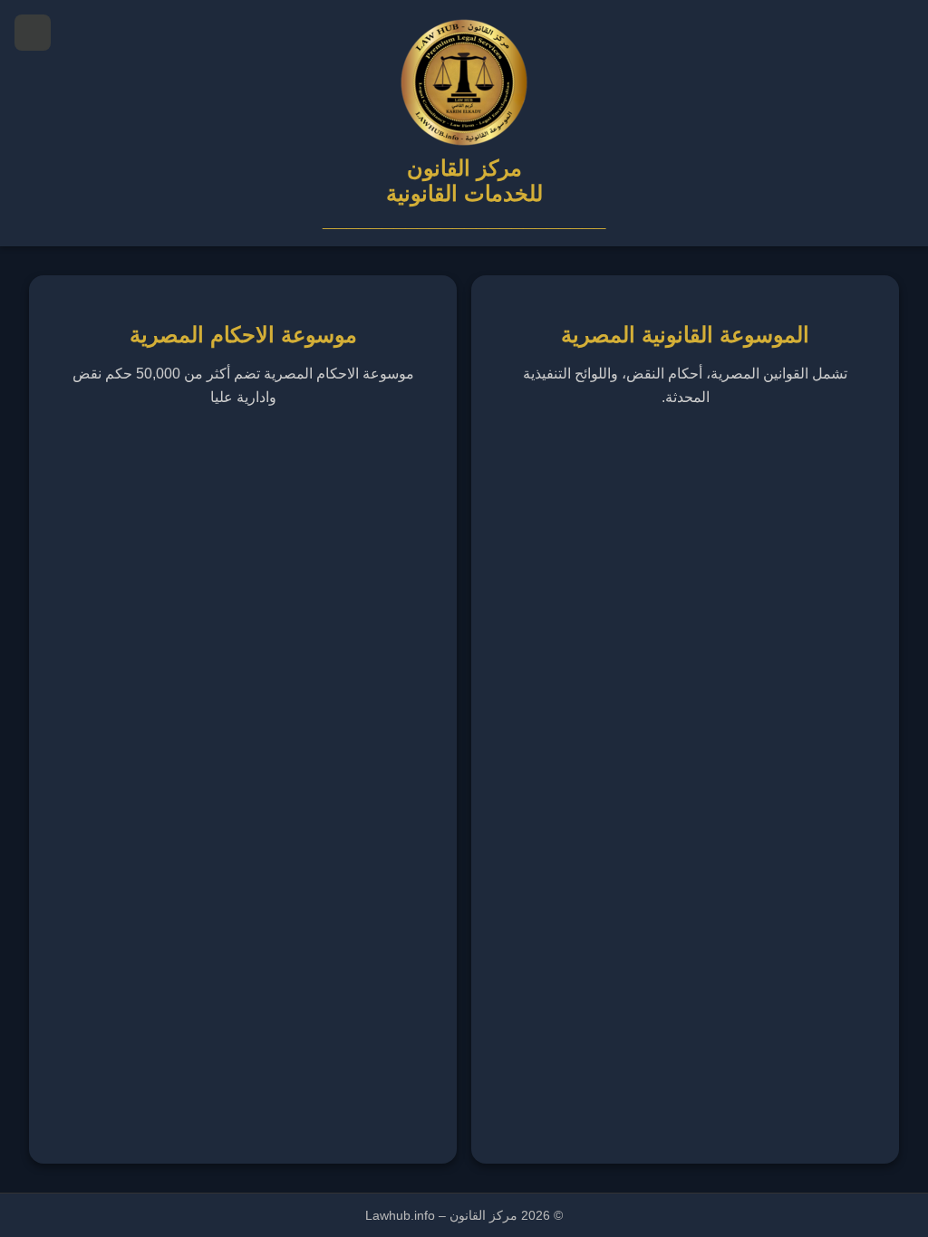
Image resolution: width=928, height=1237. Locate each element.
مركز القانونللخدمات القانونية (464, 181)
